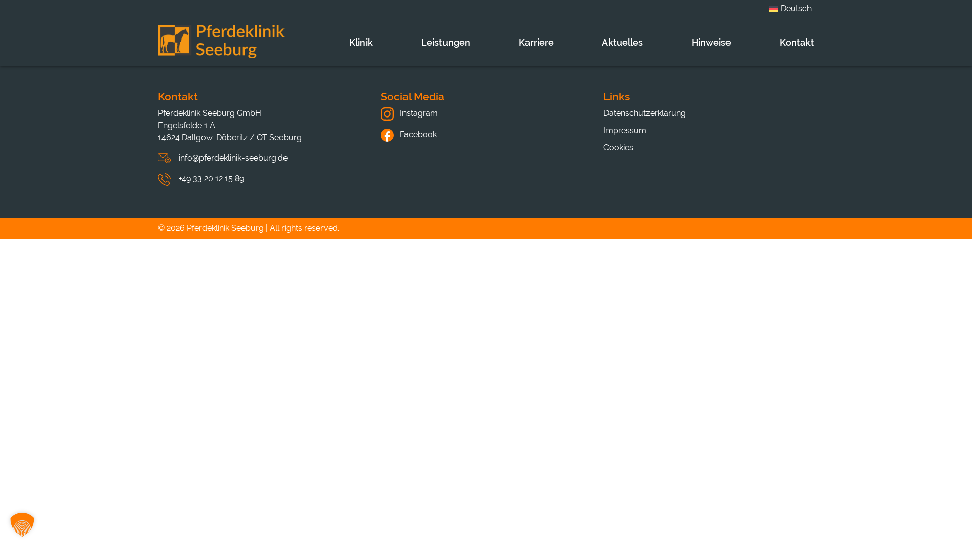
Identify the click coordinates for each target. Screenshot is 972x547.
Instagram (418, 113)
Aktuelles (622, 42)
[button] (22, 524)
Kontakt (797, 42)
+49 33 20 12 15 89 (211, 178)
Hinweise (711, 42)
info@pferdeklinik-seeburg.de (233, 158)
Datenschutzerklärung (644, 113)
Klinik (361, 42)
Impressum (624, 130)
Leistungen (445, 42)
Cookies (618, 147)
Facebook (417, 134)
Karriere (536, 42)
